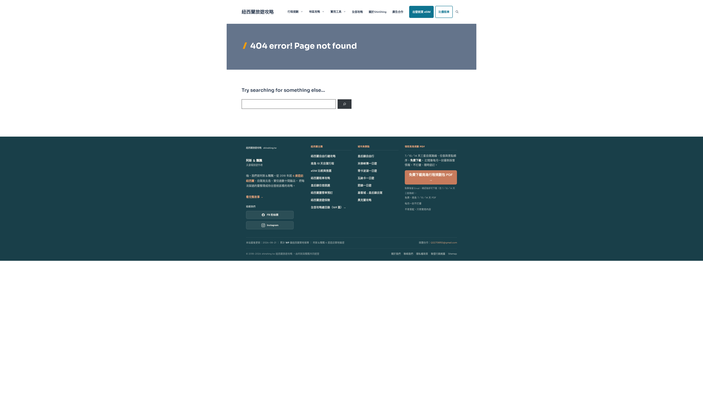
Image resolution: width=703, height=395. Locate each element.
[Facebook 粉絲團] (270, 215)
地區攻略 (314, 11)
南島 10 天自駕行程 (322, 163)
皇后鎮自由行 (366, 156)
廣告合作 (397, 12)
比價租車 (443, 12)
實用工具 (335, 11)
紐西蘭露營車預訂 (322, 192)
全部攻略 (357, 12)
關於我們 (396, 253)
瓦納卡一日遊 (366, 178)
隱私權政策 (422, 253)
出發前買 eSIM (421, 12)
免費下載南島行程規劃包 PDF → (431, 177)
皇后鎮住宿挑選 (320, 185)
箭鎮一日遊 (364, 185)
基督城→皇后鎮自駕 (370, 192)
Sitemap (452, 253)
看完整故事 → (254, 197)
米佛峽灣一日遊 (367, 163)
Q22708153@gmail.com (444, 242)
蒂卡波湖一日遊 (367, 170)
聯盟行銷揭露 (438, 253)
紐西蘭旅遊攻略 (258, 12)
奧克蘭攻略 (364, 200)
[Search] (345, 104)
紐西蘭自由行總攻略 (323, 156)
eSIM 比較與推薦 (321, 170)
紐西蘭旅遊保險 (320, 200)
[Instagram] (270, 225)
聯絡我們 (408, 253)
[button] (457, 11)
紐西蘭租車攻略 (320, 178)
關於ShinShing (377, 12)
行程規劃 (293, 11)
